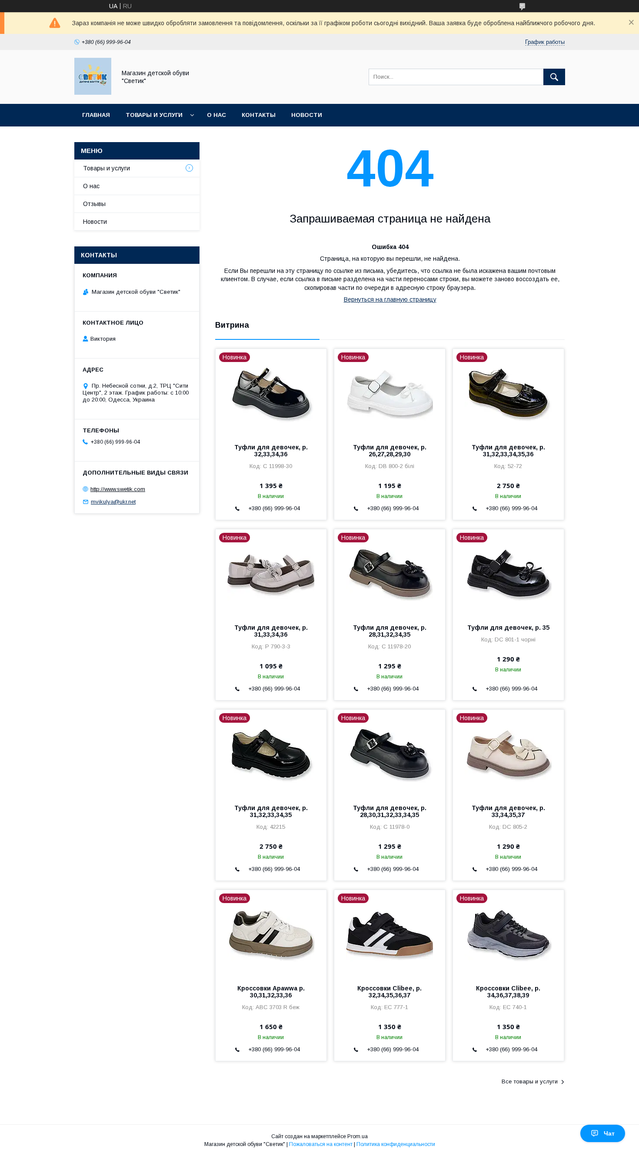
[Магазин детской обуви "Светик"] (92, 92)
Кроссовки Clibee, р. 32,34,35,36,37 (389, 992)
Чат (609, 1133)
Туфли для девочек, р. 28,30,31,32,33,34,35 (389, 811)
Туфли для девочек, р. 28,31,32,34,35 (389, 631)
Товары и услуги (154, 115)
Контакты (259, 115)
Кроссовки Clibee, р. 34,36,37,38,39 (508, 992)
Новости (306, 115)
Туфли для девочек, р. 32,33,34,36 (271, 451)
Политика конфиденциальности (395, 1144)
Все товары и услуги (530, 1081)
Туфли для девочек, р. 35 (508, 627)
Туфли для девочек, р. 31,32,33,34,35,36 (508, 451)
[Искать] (554, 77)
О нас (216, 115)
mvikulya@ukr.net (113, 501)
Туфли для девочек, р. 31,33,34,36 (271, 631)
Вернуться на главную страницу (390, 299)
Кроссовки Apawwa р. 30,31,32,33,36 (271, 992)
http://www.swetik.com (117, 489)
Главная (96, 115)
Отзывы (94, 203)
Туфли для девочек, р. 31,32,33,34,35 (271, 811)
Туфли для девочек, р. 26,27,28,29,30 (389, 451)
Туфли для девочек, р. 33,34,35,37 (508, 811)
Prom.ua (357, 1136)
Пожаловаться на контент (321, 1144)
